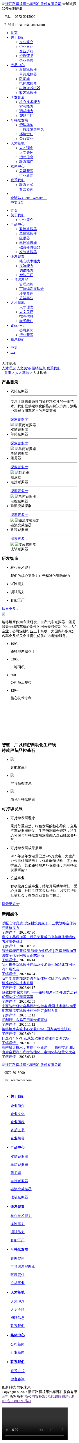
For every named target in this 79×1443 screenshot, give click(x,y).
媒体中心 (18, 166)
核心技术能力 (29, 102)
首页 (14, 33)
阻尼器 (24, 79)
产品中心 (18, 65)
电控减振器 (28, 83)
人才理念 (26, 148)
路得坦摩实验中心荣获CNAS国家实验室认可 (36, 1029)
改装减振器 (28, 92)
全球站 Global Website (29, 198)
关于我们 (18, 37)
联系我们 (26, 162)
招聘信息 (26, 157)
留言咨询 (26, 189)
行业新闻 (26, 175)
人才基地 (18, 143)
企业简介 (26, 42)
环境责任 (26, 134)
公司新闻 (26, 171)
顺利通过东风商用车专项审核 (24, 1020)
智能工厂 (26, 115)
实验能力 (26, 106)
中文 (14, 202)
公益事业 (26, 139)
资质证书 (26, 56)
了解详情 (10, 932)
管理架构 (26, 125)
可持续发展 (19, 120)
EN (20, 202)
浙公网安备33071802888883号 (47, 1396)
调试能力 (26, 111)
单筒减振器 (28, 74)
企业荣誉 (26, 60)
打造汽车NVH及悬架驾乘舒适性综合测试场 (35, 1038)
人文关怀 (26, 152)
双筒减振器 (28, 69)
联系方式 (26, 185)
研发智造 (18, 97)
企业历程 (26, 51)
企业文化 (26, 46)
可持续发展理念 (31, 129)
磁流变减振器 (29, 88)
